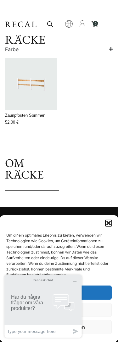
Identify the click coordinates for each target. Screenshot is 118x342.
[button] (108, 223)
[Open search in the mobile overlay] (50, 24)
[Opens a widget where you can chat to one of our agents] (43, 306)
